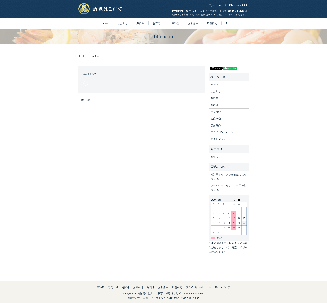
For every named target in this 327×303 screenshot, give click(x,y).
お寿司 (156, 23)
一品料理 (174, 23)
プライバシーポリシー (223, 132)
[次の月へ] (244, 200)
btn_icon (85, 99)
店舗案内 (212, 23)
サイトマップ (218, 139)
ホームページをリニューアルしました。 (228, 187)
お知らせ (216, 156)
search (228, 25)
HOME (105, 23)
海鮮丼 (140, 23)
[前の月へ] (233, 200)
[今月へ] (239, 200)
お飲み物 (193, 23)
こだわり (123, 23)
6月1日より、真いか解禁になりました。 (228, 176)
